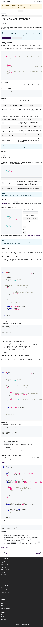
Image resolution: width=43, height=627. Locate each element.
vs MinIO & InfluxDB (5, 564)
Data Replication (4, 590)
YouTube (4, 618)
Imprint (2, 605)
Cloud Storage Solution (5, 569)
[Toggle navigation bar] (1, 1)
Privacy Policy (3, 606)
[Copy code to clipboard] (41, 53)
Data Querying (4, 589)
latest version (20, 7)
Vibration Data (4, 576)
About (2, 603)
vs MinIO (2, 562)
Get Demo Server (6, 37)
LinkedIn (4, 616)
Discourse (4, 614)
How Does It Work (4, 585)
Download (3, 595)
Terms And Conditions (5, 608)
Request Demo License (17, 37)
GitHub (3, 619)
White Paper (3, 561)
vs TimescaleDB (4, 566)
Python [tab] (3, 264)
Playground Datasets (5, 594)
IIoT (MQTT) (3, 577)
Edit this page (5, 547)
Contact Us (3, 601)
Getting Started (4, 584)
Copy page (4, 23)
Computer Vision (4, 574)
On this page (4, 15)
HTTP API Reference (5, 592)
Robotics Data (3, 571)
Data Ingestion (4, 587)
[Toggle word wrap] (39, 53)
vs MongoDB (3, 567)
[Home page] (2, 11)
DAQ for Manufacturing (5, 572)
